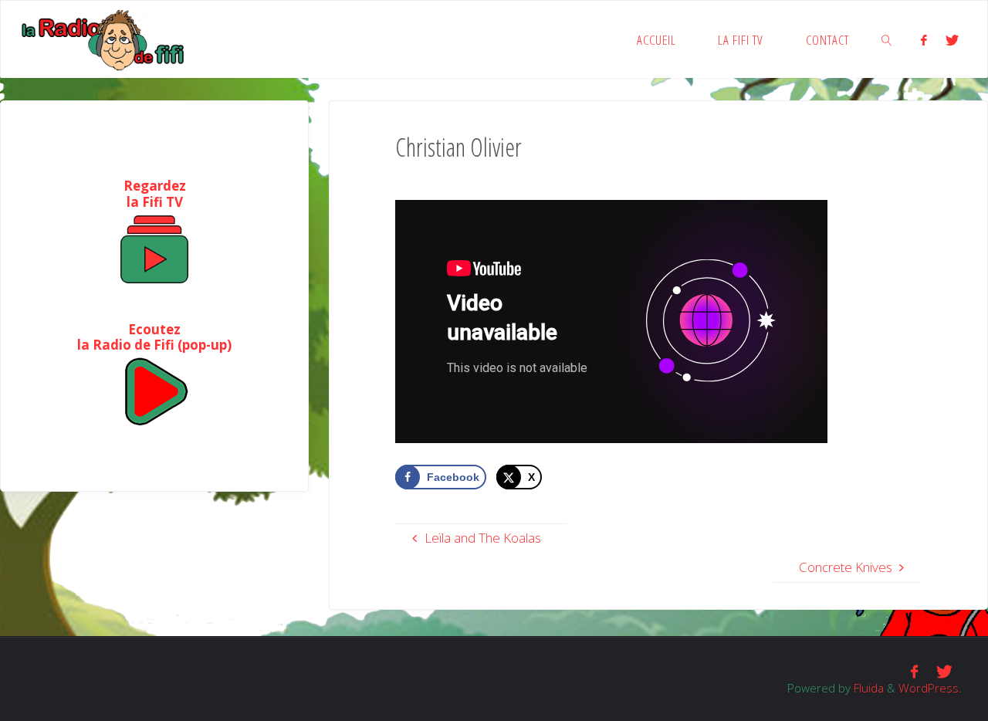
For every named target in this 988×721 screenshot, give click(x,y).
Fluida (867, 688)
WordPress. (930, 688)
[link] (887, 39)
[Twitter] (952, 40)
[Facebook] (924, 40)
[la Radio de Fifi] (104, 39)
